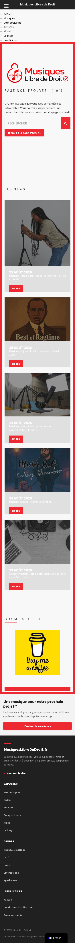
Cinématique (11, 872)
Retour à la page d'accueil (24, 133)
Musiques (9, 18)
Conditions (10, 40)
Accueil (8, 14)
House (7, 865)
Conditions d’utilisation (18, 907)
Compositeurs (12, 22)
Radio (7, 799)
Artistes (9, 27)
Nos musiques (12, 792)
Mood (7, 31)
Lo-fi (6, 857)
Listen (16, 288)
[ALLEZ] (65, 123)
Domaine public (13, 915)
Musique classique (14, 849)
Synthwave (10, 880)
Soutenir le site (16, 773)
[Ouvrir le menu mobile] (6, 6)
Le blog (8, 35)
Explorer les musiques (37, 726)
